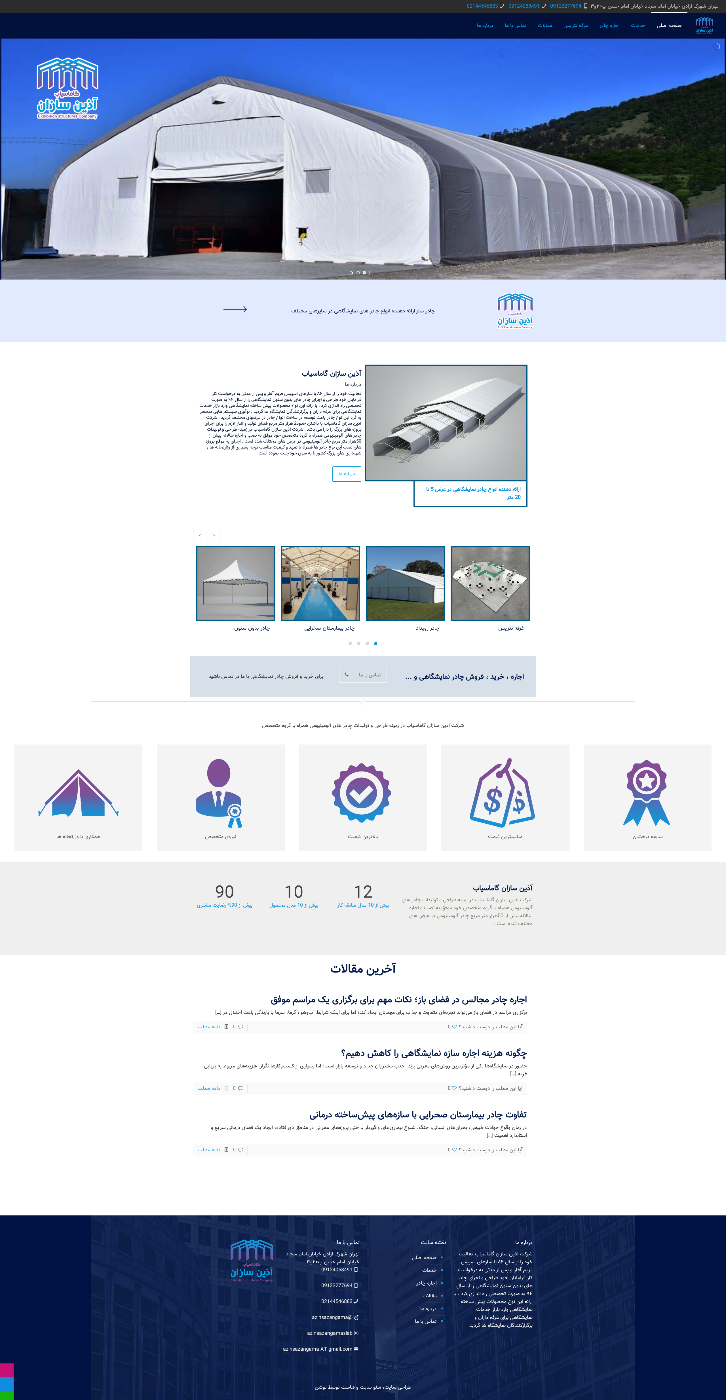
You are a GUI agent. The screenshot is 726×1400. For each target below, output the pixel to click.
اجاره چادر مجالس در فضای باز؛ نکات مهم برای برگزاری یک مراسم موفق (399, 1000)
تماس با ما (426, 1322)
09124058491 (524, 6)
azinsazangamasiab (330, 1334)
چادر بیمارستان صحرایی (329, 628)
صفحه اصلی (424, 1258)
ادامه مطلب (209, 1027)
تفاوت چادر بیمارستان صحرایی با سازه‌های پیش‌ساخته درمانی (418, 1115)
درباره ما (428, 1309)
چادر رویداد (427, 628)
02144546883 (482, 6)
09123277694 (565, 6)
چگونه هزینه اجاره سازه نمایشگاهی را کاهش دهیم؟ (434, 1053)
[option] (490, 591)
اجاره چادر (426, 1283)
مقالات (430, 1296)
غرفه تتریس (511, 628)
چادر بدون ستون (252, 628)
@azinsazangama (332, 1318)
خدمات (429, 1271)
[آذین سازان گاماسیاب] (704, 26)
